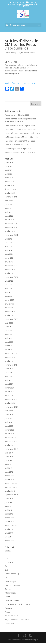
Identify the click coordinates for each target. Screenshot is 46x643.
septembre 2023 (11, 277)
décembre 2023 (11, 265)
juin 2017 (8, 537)
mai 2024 (8, 246)
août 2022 (9, 323)
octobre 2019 (10, 445)
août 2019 (9, 453)
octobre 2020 (10, 403)
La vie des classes (28, 52)
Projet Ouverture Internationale (17, 619)
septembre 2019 (11, 449)
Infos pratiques (11, 593)
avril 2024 (8, 250)
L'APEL (7, 596)
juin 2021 (8, 372)
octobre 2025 (10, 193)
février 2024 (9, 258)
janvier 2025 (9, 220)
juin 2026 (8, 166)
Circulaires (9, 562)
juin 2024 (8, 242)
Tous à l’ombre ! (11, 115)
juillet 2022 (9, 326)
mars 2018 (9, 514)
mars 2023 (9, 296)
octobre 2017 (10, 529)
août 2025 (9, 200)
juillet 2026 (9, 162)
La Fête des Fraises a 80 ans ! (16, 137)
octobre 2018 (10, 491)
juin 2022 (8, 330)
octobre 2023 (10, 273)
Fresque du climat (12, 145)
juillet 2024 (9, 239)
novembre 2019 (11, 441)
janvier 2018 (9, 521)
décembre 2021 (11, 353)
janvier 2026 (9, 185)
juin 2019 (8, 460)
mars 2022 (9, 342)
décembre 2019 (11, 437)
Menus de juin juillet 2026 (15, 152)
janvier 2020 (9, 434)
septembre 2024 (11, 235)
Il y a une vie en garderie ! (15, 141)
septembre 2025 (11, 197)
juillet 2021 (9, 369)
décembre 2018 (11, 483)
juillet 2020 (9, 414)
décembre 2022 (11, 307)
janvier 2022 (9, 349)
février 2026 (9, 181)
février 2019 (9, 475)
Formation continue (12, 585)
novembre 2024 (11, 227)
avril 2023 (8, 292)
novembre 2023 (11, 269)
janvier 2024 (9, 262)
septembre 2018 (11, 495)
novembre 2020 (11, 399)
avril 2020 (8, 422)
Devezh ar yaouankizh (13, 148)
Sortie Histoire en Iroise (14, 125)
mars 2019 (9, 472)
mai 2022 (8, 334)
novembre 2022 (11, 311)
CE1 (6, 554)
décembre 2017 (11, 525)
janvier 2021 (9, 391)
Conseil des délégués (13, 574)
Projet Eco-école (11, 615)
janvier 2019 (9, 479)
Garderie (8, 589)
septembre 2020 (11, 407)
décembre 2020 (11, 395)
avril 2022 (8, 338)
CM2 (6, 570)
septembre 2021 (11, 365)
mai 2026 (8, 170)
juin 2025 (8, 204)
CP (6, 577)
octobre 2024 (10, 231)
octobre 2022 (10, 315)
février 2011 (9, 540)
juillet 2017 (9, 533)
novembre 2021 (11, 357)
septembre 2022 (11, 319)
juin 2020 (8, 418)
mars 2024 (9, 254)
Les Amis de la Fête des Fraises (17, 604)
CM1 (18, 52)
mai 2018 (8, 506)
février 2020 (9, 430)
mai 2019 (8, 464)
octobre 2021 (10, 361)
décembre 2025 (11, 189)
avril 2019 (8, 468)
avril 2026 (8, 174)
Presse (7, 612)
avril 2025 (8, 212)
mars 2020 (9, 426)
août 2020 (9, 411)
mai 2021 (8, 376)
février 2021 (9, 388)
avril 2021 (8, 380)
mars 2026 (9, 178)
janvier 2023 (9, 304)
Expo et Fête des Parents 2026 (17, 133)
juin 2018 (8, 502)
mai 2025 (8, 208)
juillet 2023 (9, 281)
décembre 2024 (11, 223)
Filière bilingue (10, 581)
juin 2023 (8, 285)
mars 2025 (9, 216)
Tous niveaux (10, 623)
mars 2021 (9, 384)
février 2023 (9, 300)
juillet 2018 (9, 498)
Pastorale (8, 608)
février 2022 (9, 346)
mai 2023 (8, 288)
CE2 (6, 558)
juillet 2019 (9, 456)
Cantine (8, 551)
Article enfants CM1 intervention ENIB (20, 83)
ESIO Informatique (30, 639)
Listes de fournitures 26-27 (15, 129)
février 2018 (9, 517)
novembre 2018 (11, 487)
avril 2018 (8, 510)
